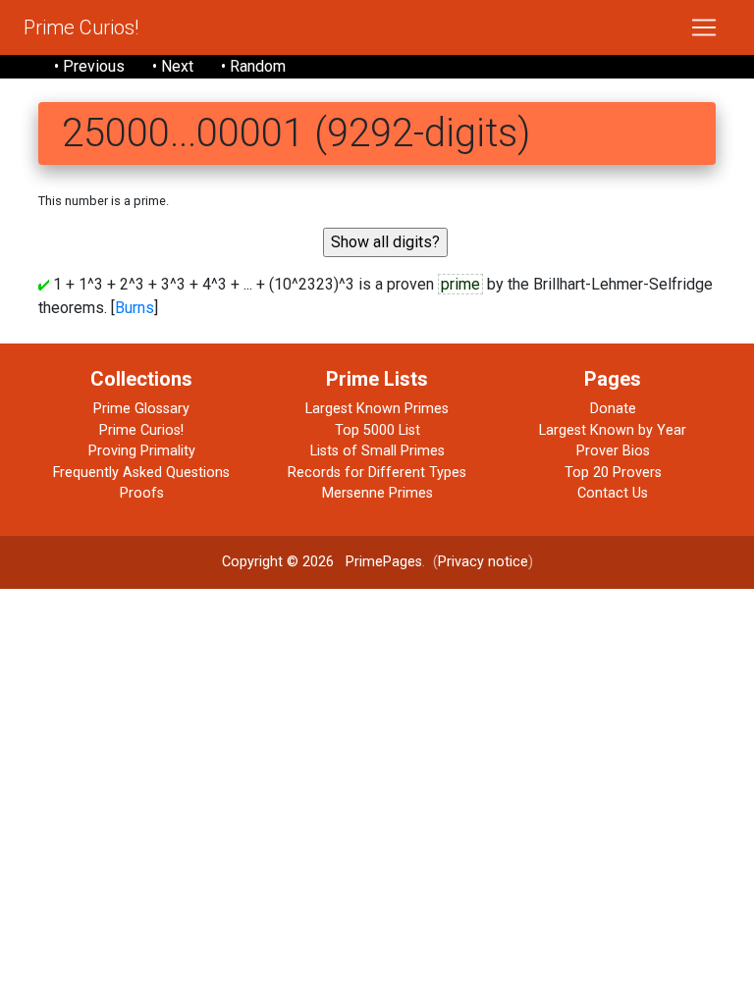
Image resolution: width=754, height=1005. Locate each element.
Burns (134, 307)
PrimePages (384, 562)
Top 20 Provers (613, 472)
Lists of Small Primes (377, 451)
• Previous (89, 66)
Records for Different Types (377, 472)
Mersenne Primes (377, 493)
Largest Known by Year (612, 430)
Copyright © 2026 (278, 562)
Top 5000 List (377, 430)
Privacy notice (483, 562)
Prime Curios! (81, 27)
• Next (172, 66)
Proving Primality (141, 451)
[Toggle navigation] (703, 27)
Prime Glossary (141, 408)
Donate (613, 408)
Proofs (142, 493)
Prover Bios (613, 451)
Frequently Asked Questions (141, 472)
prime (460, 284)
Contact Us (612, 493)
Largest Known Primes (377, 408)
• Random (253, 66)
